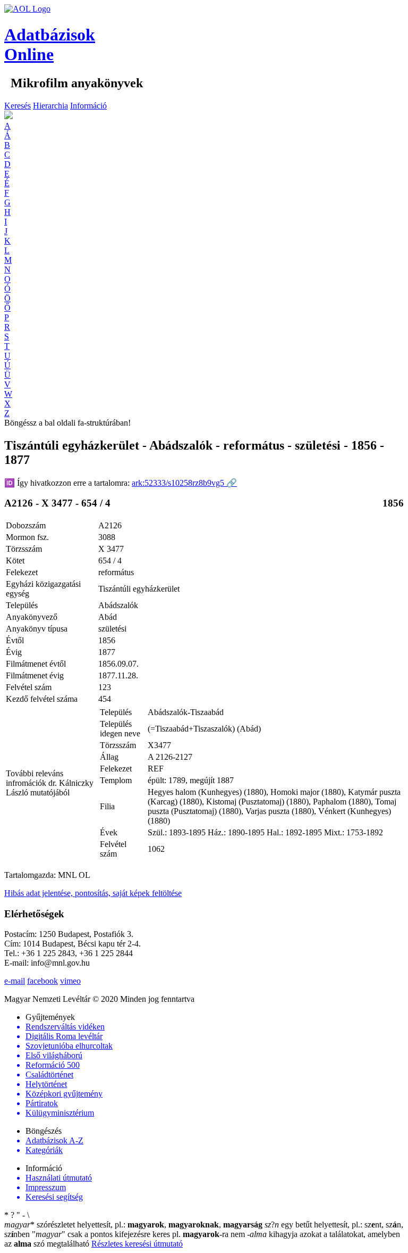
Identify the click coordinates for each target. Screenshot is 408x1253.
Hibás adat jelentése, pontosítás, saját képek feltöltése (93, 893)
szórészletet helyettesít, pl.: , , (133, 1224)
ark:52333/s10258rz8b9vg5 (184, 482)
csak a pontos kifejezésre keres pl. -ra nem (139, 1234)
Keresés (17, 105)
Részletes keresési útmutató (137, 1243)
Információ (88, 105)
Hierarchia (50, 105)
